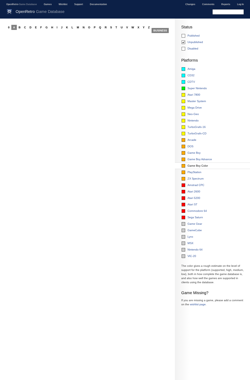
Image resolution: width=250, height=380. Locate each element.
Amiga (191, 68)
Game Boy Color (198, 165)
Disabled (193, 48)
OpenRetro (21, 4)
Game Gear (195, 223)
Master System (197, 101)
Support (78, 4)
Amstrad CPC (196, 185)
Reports (225, 4)
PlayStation (194, 172)
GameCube (195, 230)
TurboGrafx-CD (197, 133)
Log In (240, 4)
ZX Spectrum (196, 178)
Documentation (98, 4)
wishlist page (198, 304)
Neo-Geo (193, 114)
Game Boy (194, 152)
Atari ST (192, 204)
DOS (190, 146)
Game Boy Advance (200, 159)
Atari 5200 (194, 197)
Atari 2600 (194, 191)
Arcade (192, 139)
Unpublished (195, 42)
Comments (208, 4)
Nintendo (193, 120)
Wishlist (63, 4)
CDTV (191, 81)
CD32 (191, 75)
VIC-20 (192, 256)
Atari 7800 (194, 94)
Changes (190, 4)
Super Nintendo (197, 88)
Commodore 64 (197, 210)
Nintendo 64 (195, 249)
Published (194, 35)
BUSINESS (160, 30)
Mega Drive (195, 107)
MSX (190, 243)
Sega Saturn (195, 217)
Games (48, 4)
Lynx (190, 236)
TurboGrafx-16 (197, 126)
